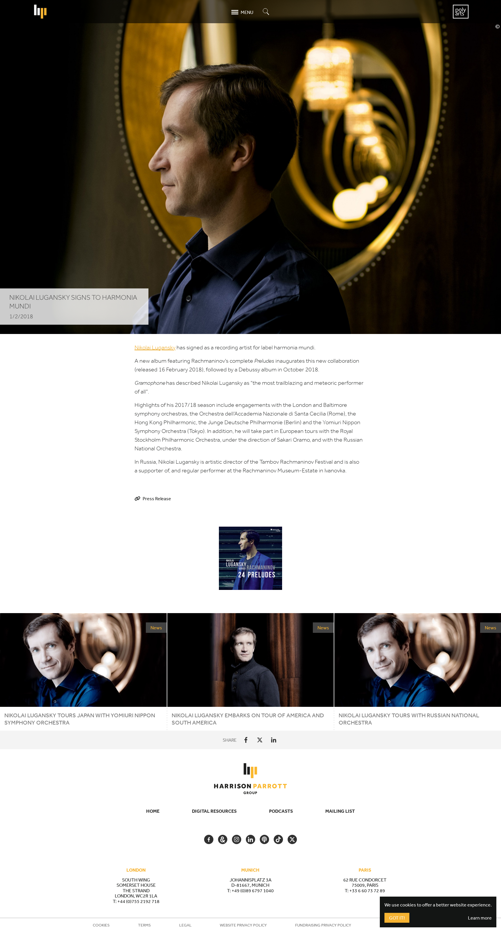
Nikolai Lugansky (155, 347)
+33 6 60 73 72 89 (367, 890)
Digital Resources (214, 811)
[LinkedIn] (273, 740)
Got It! (397, 918)
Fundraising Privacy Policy (323, 925)
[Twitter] (259, 740)
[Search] (266, 12)
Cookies (101, 925)
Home (152, 811)
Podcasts (281, 811)
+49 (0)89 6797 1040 (253, 890)
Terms (144, 925)
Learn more (480, 917)
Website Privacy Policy (243, 925)
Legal (185, 925)
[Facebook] (246, 740)
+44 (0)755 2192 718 (138, 901)
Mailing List (340, 811)
